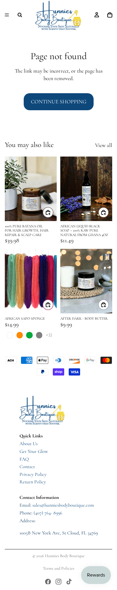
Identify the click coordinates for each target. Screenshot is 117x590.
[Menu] (7, 15)
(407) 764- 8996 (48, 513)
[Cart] (109, 15)
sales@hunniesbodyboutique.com (63, 505)
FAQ (24, 459)
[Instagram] (58, 581)
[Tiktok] (69, 581)
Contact (27, 467)
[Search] (19, 15)
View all (103, 145)
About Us (29, 444)
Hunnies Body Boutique (65, 555)
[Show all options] (49, 335)
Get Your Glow (34, 451)
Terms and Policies (58, 568)
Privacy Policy (33, 474)
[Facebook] (48, 581)
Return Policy (33, 482)
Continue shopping (58, 101)
